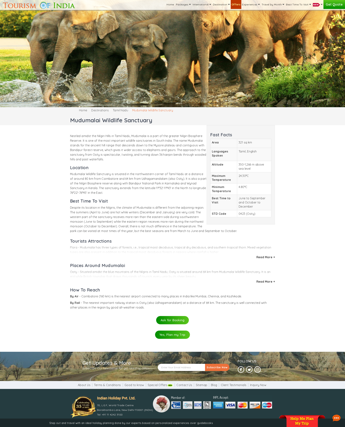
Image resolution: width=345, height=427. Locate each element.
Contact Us (184, 385)
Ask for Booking (172, 320)
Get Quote (334, 4)
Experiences (250, 4)
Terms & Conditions (107, 385)
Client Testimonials (234, 385)
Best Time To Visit (297, 4)
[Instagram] (257, 369)
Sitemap (201, 385)
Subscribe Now (217, 367)
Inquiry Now (258, 385)
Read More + (265, 257)
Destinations (100, 110)
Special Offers (157, 385)
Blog (214, 385)
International (201, 4)
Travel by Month (272, 4)
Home (170, 4)
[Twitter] (249, 369)
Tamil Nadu (120, 110)
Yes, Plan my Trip (172, 335)
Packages (182, 4)
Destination (220, 4)
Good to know (134, 385)
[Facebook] (241, 369)
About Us (84, 385)
